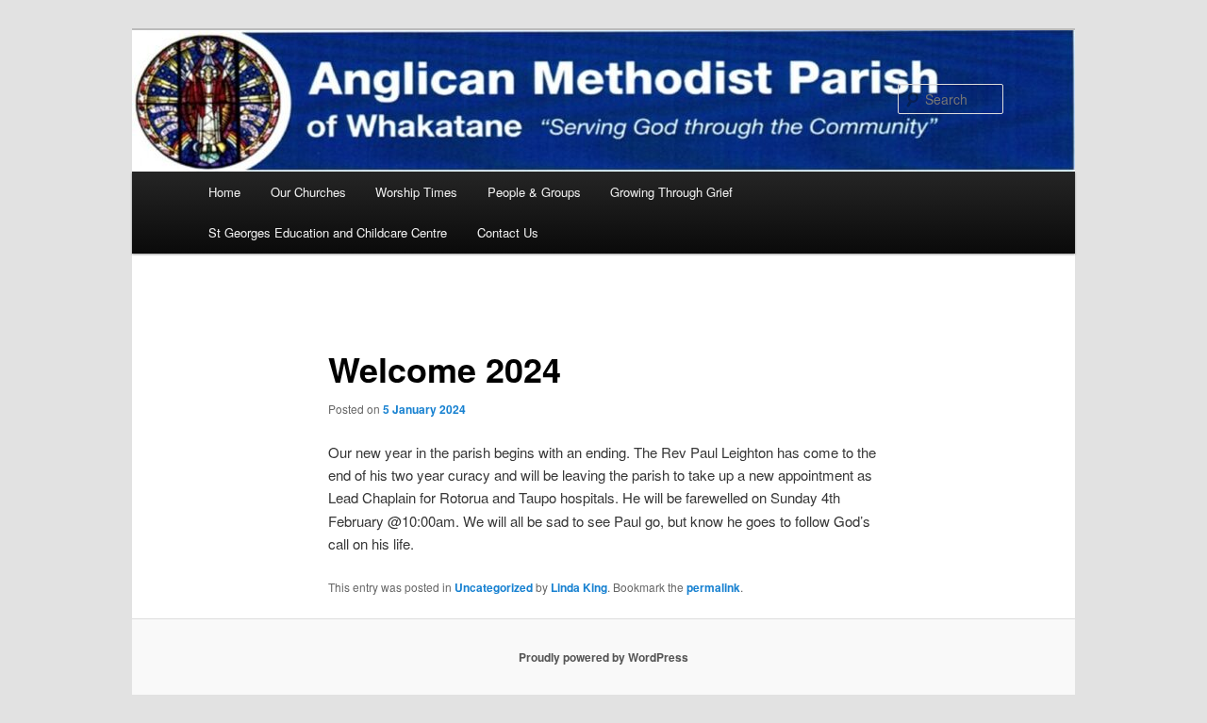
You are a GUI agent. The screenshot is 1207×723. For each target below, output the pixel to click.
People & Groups (534, 192)
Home (224, 192)
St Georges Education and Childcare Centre (327, 232)
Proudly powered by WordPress (603, 657)
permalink (713, 587)
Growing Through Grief (671, 192)
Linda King (579, 587)
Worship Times (416, 192)
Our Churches (308, 192)
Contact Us (507, 232)
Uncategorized (494, 587)
